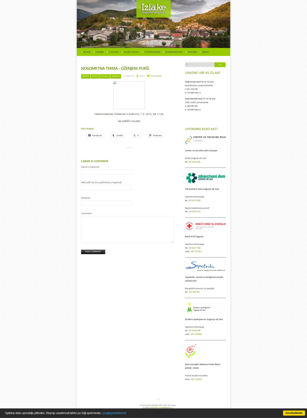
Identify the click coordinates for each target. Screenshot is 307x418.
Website (85, 197)
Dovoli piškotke (294, 413)
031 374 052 (196, 334)
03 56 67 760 (194, 247)
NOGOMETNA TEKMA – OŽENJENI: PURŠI (115, 68)
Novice (87, 52)
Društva (86, 76)
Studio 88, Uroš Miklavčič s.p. (161, 408)
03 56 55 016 (194, 211)
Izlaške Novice (131, 52)
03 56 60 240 (194, 161)
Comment (86, 213)
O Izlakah (114, 52)
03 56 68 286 (194, 330)
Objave (205, 52)
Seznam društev (174, 52)
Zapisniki (192, 52)
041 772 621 (196, 251)
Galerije (99, 52)
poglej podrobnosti (114, 413)
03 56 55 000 (194, 200)
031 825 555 (194, 291)
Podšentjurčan (152, 52)
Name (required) (90, 166)
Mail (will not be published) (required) (101, 182)
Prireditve (115, 76)
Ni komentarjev (156, 76)
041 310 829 (196, 379)
